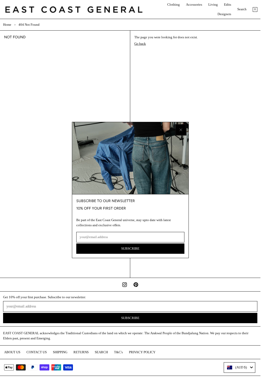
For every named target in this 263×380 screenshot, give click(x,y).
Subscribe (130, 248)
